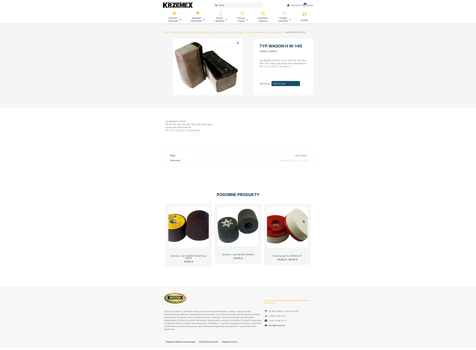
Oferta (184, 32)
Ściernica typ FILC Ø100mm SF (287, 256)
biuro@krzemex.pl (276, 325)
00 (286, 160)
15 (294, 160)
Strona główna (171, 32)
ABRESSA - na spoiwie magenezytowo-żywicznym (258, 32)
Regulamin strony (230, 342)
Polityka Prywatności (208, 342)
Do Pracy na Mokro (222, 32)
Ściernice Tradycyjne (199, 32)
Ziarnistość (265, 83)
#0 (282, 160)
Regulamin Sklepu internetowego (180, 342)
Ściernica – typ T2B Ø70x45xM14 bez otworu (188, 257)
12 (291, 160)
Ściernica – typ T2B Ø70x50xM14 (238, 254)
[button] (238, 42)
